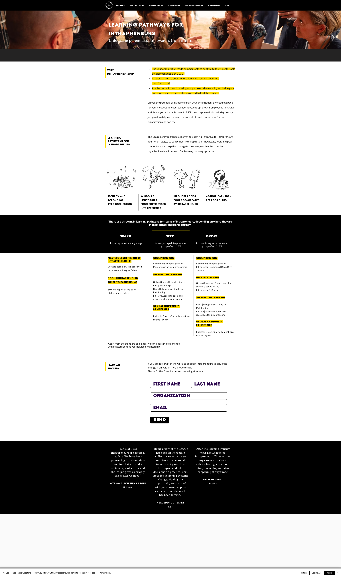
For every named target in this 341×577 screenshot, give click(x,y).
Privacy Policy (105, 572)
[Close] (337, 573)
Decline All (316, 572)
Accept (329, 572)
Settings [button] (304, 572)
